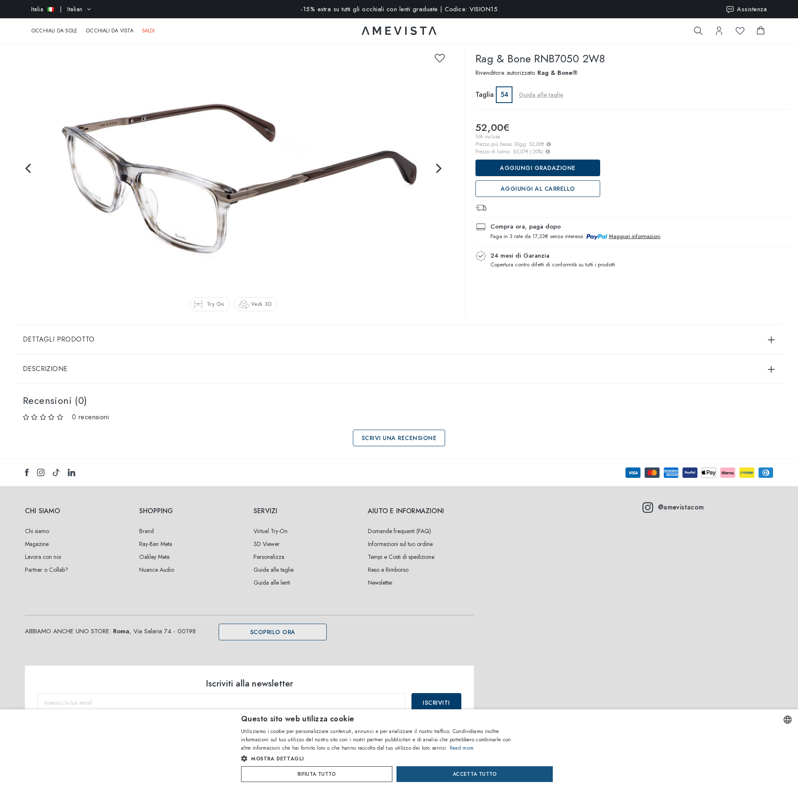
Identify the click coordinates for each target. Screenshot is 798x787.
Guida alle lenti (272, 582)
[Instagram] (40, 472)
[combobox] (787, 720)
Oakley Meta (154, 557)
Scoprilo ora (273, 632)
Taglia (484, 94)
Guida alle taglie (273, 570)
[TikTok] (56, 472)
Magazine (37, 544)
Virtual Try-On (271, 531)
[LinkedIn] (71, 472)
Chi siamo (37, 531)
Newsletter (380, 582)
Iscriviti (436, 702)
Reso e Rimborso (388, 570)
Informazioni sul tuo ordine (400, 544)
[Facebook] (27, 472)
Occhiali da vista (109, 30)
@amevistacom (681, 507)
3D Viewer (267, 544)
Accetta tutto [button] (475, 774)
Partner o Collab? (46, 570)
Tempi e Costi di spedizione (401, 557)
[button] (381, 759)
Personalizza (269, 557)
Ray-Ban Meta (155, 544)
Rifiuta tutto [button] (317, 774)
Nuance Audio (156, 570)
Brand (146, 531)
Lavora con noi (43, 557)
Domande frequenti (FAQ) (399, 531)
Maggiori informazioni (634, 236)
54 (504, 94)
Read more (462, 748)
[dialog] (399, 748)
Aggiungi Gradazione (538, 168)
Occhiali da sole (54, 30)
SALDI (148, 30)
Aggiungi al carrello (538, 188)
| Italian (57, 9)
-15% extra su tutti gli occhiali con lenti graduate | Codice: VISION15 (399, 9)
